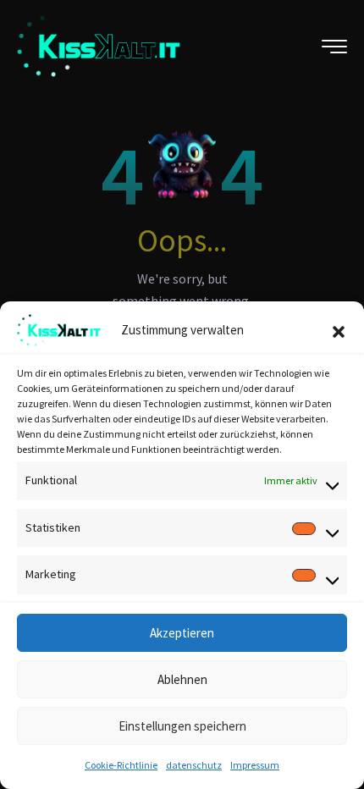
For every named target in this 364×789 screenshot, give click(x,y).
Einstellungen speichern (182, 726)
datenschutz (194, 765)
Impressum (254, 765)
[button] (338, 330)
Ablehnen (182, 679)
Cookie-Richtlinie (121, 765)
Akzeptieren (182, 633)
